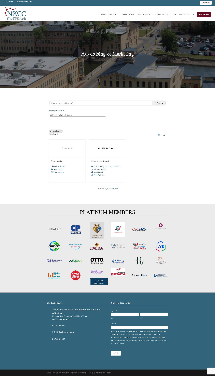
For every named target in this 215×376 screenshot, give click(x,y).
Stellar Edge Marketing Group (77, 372)
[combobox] (78, 118)
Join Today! (204, 14)
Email (113, 324)
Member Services (161, 14)
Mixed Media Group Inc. (101, 161)
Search (160, 103)
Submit (115, 353)
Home (103, 14)
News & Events (144, 14)
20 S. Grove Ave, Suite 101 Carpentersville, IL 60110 (76, 309)
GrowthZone (112, 188)
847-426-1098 (58, 339)
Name (114, 311)
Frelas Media (56, 161)
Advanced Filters (55, 110)
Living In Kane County (182, 14)
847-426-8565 (58, 325)
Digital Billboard (55, 131)
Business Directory (128, 14)
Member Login (206, 3)
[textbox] (51, 118)
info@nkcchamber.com (63, 332)
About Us (112, 14)
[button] (159, 135)
